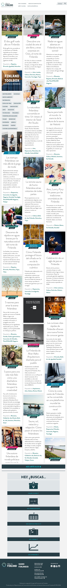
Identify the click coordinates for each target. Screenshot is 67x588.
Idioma (61, 225)
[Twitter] (54, 566)
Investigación (13, 195)
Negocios (11, 110)
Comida (5, 336)
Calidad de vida (7, 418)
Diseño (13, 125)
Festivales (32, 75)
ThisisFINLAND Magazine (10, 116)
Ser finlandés (49, 159)
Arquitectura (36, 388)
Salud (4, 423)
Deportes (13, 64)
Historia (38, 75)
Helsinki (53, 156)
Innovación (28, 77)
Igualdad (11, 66)
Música (13, 122)
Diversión (5, 66)
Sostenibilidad (34, 153)
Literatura (59, 156)
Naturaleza (17, 66)
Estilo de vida (7, 103)
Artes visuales (36, 72)
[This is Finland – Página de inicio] (7, 4)
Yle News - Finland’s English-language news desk (34, 307)
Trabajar (5, 202)
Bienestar (56, 76)
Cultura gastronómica (10, 128)
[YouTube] (57, 566)
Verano (32, 460)
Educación (17, 103)
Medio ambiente (7, 97)
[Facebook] (52, 566)
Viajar (39, 77)
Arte (34, 148)
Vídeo (4, 272)
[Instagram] (59, 566)
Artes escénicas (58, 288)
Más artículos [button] (33, 466)
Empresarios (28, 151)
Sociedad (17, 94)
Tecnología (34, 77)
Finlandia (15, 113)
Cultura (27, 75)
